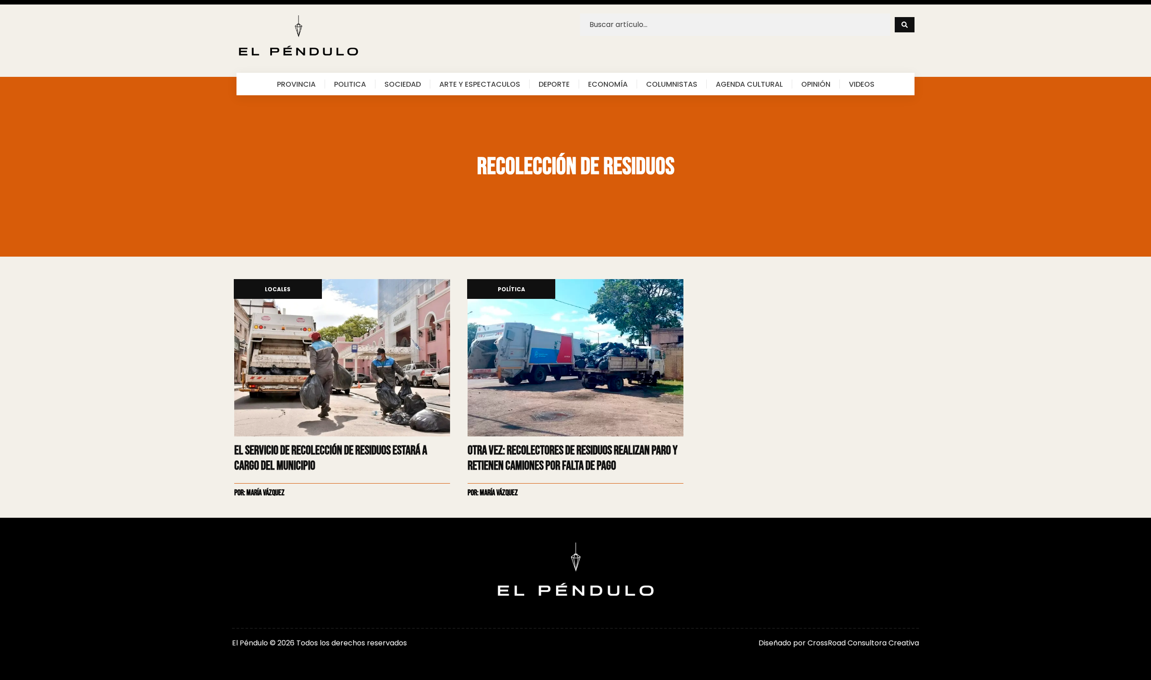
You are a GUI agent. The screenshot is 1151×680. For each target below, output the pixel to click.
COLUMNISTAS (671, 84)
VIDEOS (861, 84)
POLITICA (350, 84)
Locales (277, 289)
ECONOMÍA (608, 84)
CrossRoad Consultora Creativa (863, 643)
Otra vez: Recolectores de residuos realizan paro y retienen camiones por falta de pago (573, 458)
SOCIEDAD (402, 84)
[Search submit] (905, 24)
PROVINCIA (296, 84)
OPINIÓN (815, 84)
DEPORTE (554, 84)
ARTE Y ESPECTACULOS (479, 84)
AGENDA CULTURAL (749, 84)
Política (511, 289)
